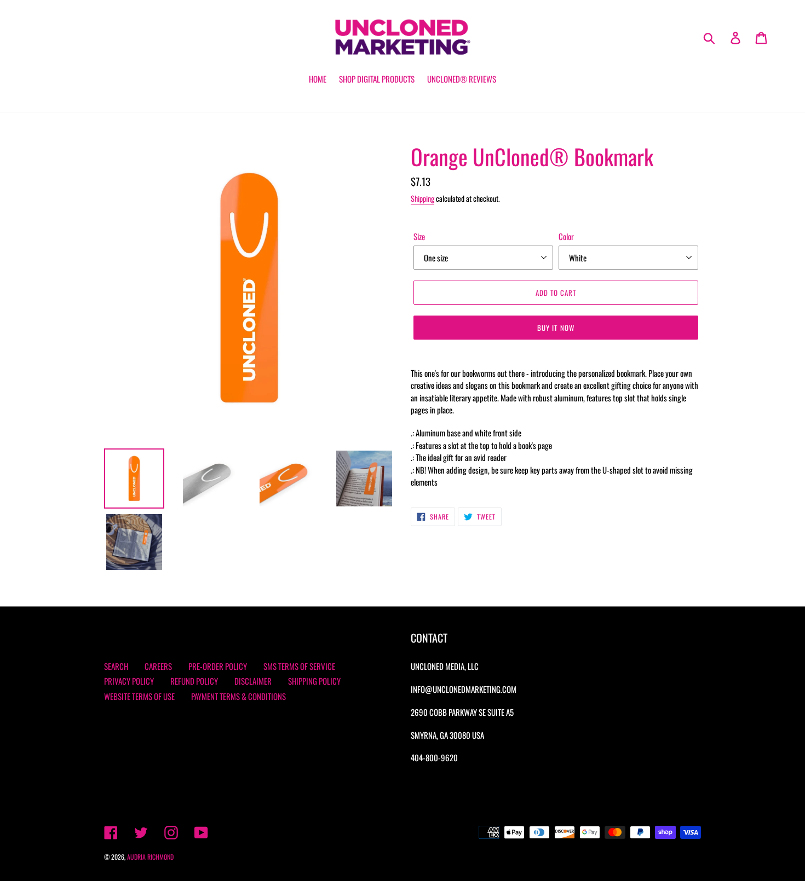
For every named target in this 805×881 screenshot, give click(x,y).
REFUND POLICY (194, 681)
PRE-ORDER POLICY (217, 666)
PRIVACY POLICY (129, 681)
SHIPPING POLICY (314, 681)
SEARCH (116, 666)
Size (419, 236)
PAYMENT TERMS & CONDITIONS (238, 696)
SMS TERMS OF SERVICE (299, 666)
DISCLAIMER (253, 681)
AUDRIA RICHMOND (150, 856)
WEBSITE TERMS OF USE (139, 696)
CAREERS (158, 666)
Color (566, 236)
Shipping (422, 198)
